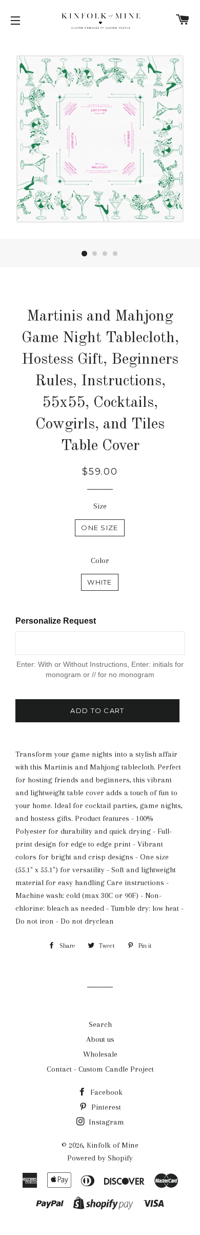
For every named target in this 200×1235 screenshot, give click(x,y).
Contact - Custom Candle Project (100, 1069)
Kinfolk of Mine (112, 1145)
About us (100, 1039)
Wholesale (100, 1054)
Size (100, 506)
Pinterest (105, 1107)
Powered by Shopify (100, 1158)
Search (100, 1024)
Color (100, 560)
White (99, 582)
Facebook (105, 1092)
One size (99, 527)
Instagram (105, 1122)
